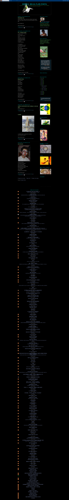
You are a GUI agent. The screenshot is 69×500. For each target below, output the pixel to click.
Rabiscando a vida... (33, 395)
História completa (33, 235)
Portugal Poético (33, 343)
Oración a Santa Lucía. (33, 312)
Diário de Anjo (33, 469)
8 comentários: (20, 74)
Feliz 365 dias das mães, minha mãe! (33, 382)
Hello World (33, 361)
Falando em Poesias (33, 448)
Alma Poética (33, 416)
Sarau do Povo (33, 194)
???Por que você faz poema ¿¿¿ (33, 191)
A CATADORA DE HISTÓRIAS (33, 437)
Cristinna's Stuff (33, 316)
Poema (33, 243)
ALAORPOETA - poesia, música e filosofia (33, 231)
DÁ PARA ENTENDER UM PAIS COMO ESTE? (33, 209)
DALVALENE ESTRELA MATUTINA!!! (33, 445)
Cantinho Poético (33, 306)
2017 (42, 78)
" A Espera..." (33, 466)
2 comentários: (20, 101)
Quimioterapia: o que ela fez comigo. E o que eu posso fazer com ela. (33, 372)
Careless (33, 432)
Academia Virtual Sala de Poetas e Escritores (33, 484)
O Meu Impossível (33, 337)
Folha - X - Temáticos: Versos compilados (33, 387)
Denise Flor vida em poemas (33, 301)
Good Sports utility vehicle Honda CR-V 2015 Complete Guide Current (33, 285)
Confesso (33, 284)
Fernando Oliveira (33, 384)
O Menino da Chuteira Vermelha (33, 198)
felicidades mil (21, 17)
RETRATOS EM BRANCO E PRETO (33, 483)
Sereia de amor (33, 249)
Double (33, 393)
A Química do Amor (33, 201)
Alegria (33, 401)
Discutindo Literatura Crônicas (33, 368)
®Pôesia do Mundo (33, 336)
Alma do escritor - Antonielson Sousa (33, 473)
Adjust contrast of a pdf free (33, 261)
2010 (42, 91)
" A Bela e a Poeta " (33, 465)
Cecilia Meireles (33, 495)
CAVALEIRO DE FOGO (33, 251)
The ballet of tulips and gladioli (33, 267)
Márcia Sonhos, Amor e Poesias (33, 461)
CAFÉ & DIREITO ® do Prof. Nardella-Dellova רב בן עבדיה (33, 228)
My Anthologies (33, 478)
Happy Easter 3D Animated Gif (33, 226)
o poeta (19, 114)
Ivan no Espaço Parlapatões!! (33, 375)
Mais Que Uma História (33, 458)
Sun (33, 363)
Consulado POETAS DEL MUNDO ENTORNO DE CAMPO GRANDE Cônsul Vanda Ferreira (33, 354)
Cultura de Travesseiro (33, 237)
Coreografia (33, 270)
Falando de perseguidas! (33, 327)
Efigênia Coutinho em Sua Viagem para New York (33, 440)
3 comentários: (20, 27)
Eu (33, 350)
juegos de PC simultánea (33, 398)
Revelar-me (33, 400)
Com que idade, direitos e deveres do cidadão (33, 425)
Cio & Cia (33, 360)
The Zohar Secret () (33, 288)
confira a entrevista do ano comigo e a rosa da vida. (28, 107)
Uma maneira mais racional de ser (33, 496)
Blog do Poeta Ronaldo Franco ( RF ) (33, 348)
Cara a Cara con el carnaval (33, 282)
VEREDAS (33, 488)
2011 (42, 84)
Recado (33, 422)
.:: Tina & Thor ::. (33, 463)
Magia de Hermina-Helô (33, 474)
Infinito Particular (33, 200)
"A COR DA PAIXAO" (33, 413)
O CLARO (33, 206)
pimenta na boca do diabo (33, 485)
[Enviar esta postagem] (24, 27)
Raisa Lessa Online (33, 424)
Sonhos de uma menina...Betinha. (33, 329)
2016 (42, 79)
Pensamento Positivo (33, 475)
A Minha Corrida (33, 214)
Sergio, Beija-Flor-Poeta (34, 4)
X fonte (33, 489)
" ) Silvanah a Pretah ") (33, 410)
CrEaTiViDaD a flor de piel (33, 222)
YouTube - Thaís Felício (33, 491)
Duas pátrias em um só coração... (33, 246)
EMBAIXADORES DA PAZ (33, 468)
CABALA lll (33, 299)
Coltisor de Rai (33, 225)
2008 (42, 94)
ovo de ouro (20, 143)
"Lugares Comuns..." (33, 326)
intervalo (33, 309)
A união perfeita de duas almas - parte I (33, 419)
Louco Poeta (33, 390)
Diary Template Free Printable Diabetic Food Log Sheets (33, 223)
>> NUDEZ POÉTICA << (33, 269)
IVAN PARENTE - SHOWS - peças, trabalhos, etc (33, 374)
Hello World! (33, 358)
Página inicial (28, 178)
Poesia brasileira (33, 277)
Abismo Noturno (33, 234)
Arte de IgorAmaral (33, 351)
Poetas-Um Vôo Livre (33, 257)
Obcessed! (33, 411)
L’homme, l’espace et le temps (33, 385)
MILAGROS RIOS (33, 203)
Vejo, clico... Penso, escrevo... (33, 381)
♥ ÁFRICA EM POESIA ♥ (33, 324)
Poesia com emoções (33, 248)
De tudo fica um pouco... (33, 371)
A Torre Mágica (33, 197)
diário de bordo (33, 211)
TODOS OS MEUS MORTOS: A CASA (33, 192)
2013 (42, 83)
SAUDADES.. (33, 258)
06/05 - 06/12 (44, 88)
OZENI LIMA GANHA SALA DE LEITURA (33, 438)
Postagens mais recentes (21, 178)
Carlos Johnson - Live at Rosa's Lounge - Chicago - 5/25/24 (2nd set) (33, 212)
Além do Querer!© (33, 414)
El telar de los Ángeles (33, 311)
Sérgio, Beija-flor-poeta (45, 21)
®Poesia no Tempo (33, 470)
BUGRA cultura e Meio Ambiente (33, 321)
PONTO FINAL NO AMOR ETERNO (33, 296)
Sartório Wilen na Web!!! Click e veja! (33, 273)
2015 (42, 80)
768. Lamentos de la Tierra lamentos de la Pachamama (33, 204)
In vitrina (33, 443)
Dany (33, 287)
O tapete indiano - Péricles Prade (33, 238)
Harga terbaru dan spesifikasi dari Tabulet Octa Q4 (33, 346)
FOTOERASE (33, 220)
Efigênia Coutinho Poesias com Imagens (33, 290)
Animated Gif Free (33, 397)
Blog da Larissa (33, 339)
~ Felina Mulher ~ (33, 334)
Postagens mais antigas (35, 178)
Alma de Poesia (33, 453)
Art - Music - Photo (33, 263)
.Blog (33, 260)
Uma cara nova (33, 272)
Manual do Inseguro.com (33, 295)
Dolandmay (33, 275)
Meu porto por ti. (33, 446)
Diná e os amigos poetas (33, 357)
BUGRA (33, 421)
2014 (42, 82)
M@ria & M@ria (33, 314)
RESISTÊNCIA (33, 232)
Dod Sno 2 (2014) (33, 307)
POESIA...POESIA (33, 479)
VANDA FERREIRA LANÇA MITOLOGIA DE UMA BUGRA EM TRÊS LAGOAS (33, 322)
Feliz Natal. (33, 218)
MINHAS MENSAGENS (33, 427)
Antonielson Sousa (33, 494)
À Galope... (33, 369)
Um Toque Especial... (33, 451)
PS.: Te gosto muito (22, 32)
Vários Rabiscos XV (33, 408)
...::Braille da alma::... (33, 490)
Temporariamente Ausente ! (33, 459)
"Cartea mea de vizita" (33, 434)
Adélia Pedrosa (33, 245)
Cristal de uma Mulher (33, 298)
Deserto (33, 449)
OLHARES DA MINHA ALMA (33, 480)
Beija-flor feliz (21, 79)
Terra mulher (33, 388)
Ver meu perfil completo (44, 27)
